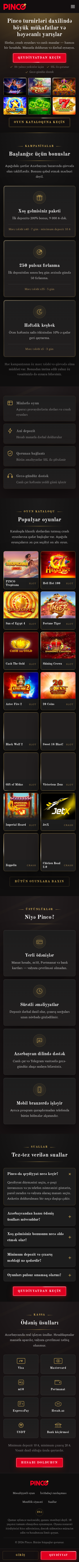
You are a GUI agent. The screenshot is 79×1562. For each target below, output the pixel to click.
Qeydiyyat (58, 1555)
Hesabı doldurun (39, 1462)
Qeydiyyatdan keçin (39, 57)
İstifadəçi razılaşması (53, 1493)
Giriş (20, 1555)
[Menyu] (73, 6)
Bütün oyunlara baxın (39, 881)
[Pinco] (15, 6)
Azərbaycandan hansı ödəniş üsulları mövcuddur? (30, 1216)
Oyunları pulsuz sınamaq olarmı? (34, 1275)
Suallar (52, 1502)
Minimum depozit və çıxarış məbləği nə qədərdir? (29, 1258)
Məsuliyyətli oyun (24, 1493)
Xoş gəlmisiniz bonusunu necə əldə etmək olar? (35, 1237)
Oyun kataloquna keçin (39, 122)
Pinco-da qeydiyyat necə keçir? (32, 1174)
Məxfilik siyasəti (32, 1502)
